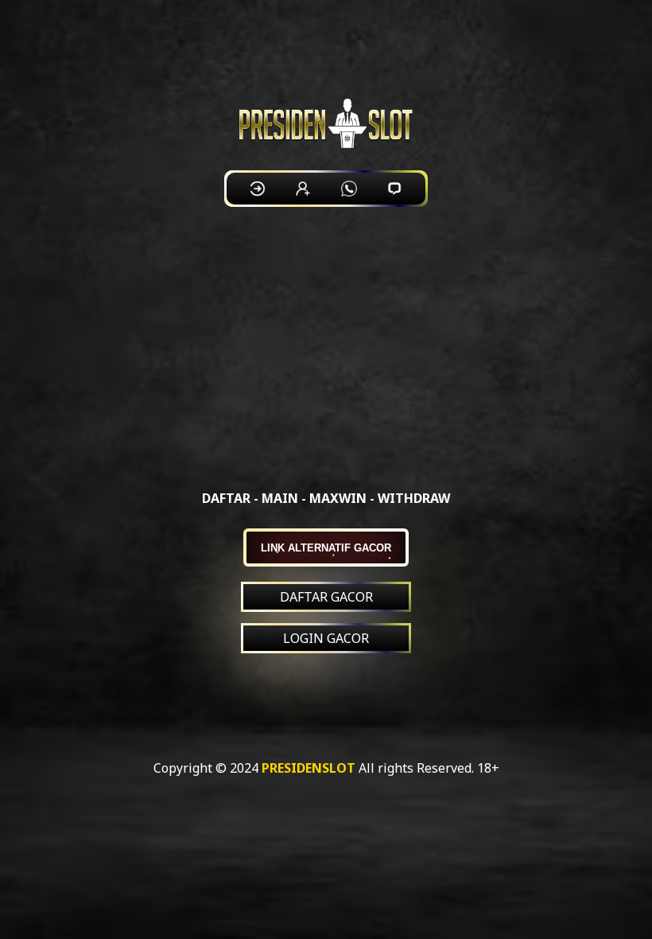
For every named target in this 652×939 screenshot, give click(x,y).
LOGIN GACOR (326, 638)
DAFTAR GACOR (326, 597)
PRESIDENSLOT (308, 768)
